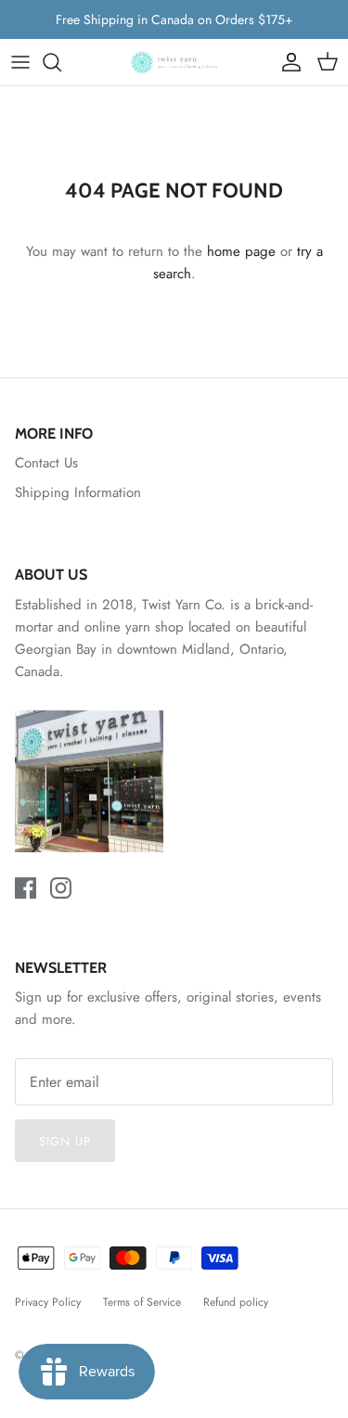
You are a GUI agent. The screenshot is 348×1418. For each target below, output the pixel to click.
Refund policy (235, 1302)
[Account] (286, 62)
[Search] (61, 62)
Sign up (65, 1141)
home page (241, 251)
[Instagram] (60, 888)
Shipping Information (78, 492)
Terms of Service (142, 1302)
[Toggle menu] (20, 62)
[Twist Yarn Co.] (174, 62)
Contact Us (46, 463)
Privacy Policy (48, 1302)
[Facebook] (25, 888)
